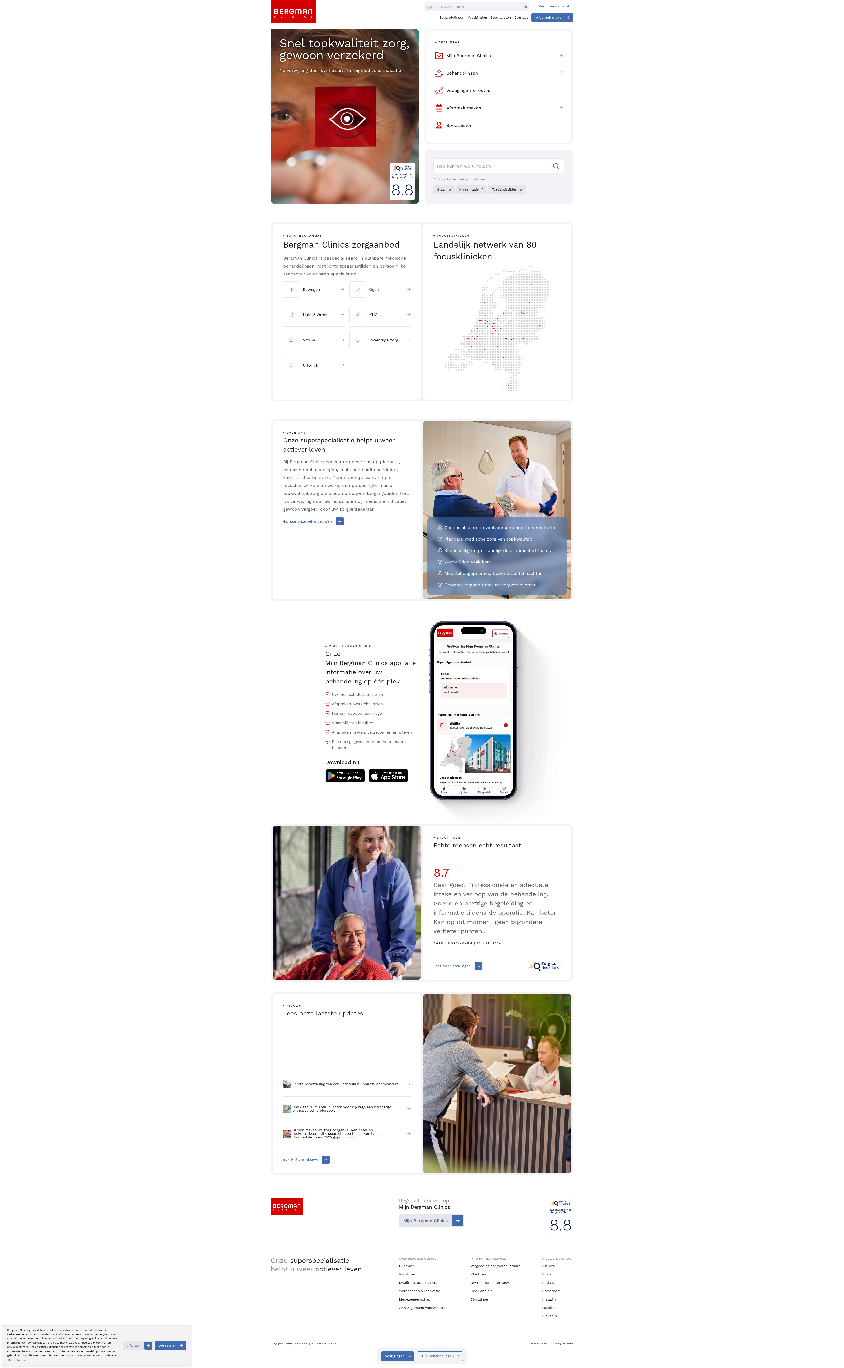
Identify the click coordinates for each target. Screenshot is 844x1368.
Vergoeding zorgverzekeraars (495, 1266)
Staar (441, 189)
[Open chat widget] (835, 1357)
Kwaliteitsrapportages (418, 1283)
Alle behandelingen (437, 1356)
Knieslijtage (469, 189)
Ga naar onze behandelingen (307, 521)
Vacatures (407, 1274)
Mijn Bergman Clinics (425, 1220)
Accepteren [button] (167, 1345)
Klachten (478, 1274)
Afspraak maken (550, 17)
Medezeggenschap (414, 1299)
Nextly (544, 1343)
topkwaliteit (343, 43)
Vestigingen (477, 17)
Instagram (551, 1299)
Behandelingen (451, 17)
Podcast (549, 1283)
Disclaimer (480, 1299)
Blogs (546, 1274)
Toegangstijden (504, 189)
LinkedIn (549, 1316)
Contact (521, 17)
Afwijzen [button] (133, 1345)
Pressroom (551, 1291)
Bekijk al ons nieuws (300, 1159)
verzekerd (355, 55)
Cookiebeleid (482, 1291)
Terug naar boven (564, 1343)
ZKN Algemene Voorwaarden (423, 1308)
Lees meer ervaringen (452, 966)
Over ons (406, 1266)
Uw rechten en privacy (490, 1283)
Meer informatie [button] (18, 1360)
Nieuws (548, 1266)
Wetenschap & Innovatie (419, 1291)
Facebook (550, 1308)
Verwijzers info (551, 6)
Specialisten (500, 17)
